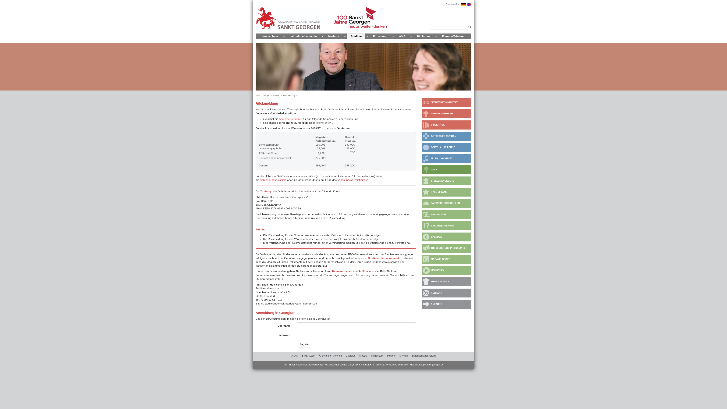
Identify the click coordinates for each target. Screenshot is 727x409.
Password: (284, 334)
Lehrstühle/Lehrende (303, 36)
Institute (333, 36)
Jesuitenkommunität (444, 102)
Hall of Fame (439, 192)
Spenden (436, 237)
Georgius (351, 355)
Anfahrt (436, 304)
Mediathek (437, 270)
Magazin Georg (440, 259)
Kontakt (436, 293)
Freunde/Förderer (453, 36)
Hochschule (270, 36)
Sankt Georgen (263, 95)
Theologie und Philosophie (448, 248)
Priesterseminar (442, 113)
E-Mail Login (308, 355)
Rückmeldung (289, 95)
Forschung (380, 36)
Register (305, 344)
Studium (356, 36)
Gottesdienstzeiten (443, 136)
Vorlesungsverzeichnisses (352, 179)
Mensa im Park (440, 281)
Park (434, 169)
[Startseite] (288, 18)
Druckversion (452, 4)
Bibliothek (423, 36)
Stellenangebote (442, 181)
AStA (402, 36)
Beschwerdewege (442, 225)
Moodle (363, 355)
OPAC (294, 355)
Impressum (377, 355)
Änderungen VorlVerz (330, 355)
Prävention (438, 214)
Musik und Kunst (441, 158)
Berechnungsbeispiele (273, 179)
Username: (284, 325)
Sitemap (403, 355)
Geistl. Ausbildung (443, 147)
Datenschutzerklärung (424, 355)
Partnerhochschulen (445, 203)
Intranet (391, 355)
